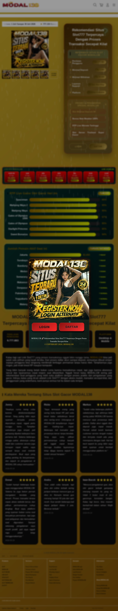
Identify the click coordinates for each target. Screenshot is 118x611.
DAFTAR (71, 326)
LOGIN (44, 326)
